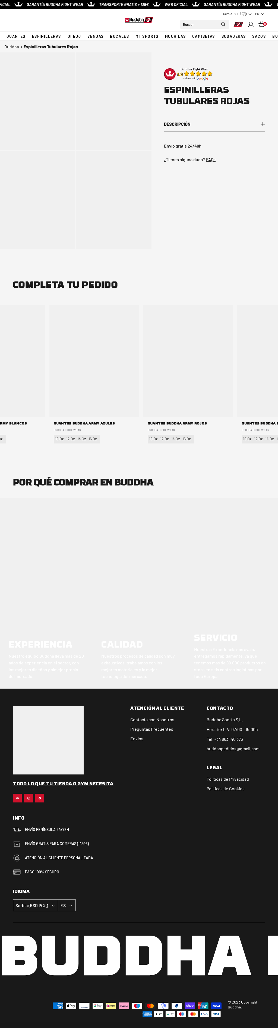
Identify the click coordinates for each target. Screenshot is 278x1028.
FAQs (211, 159)
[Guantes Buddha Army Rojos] (188, 361)
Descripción (177, 124)
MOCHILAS (175, 36)
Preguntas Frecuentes (151, 729)
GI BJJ (74, 36)
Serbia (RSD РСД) (235, 13)
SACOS (259, 36)
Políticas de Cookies (226, 788)
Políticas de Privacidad (228, 779)
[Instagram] (28, 798)
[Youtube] (17, 798)
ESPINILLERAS (46, 36)
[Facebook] (39, 798)
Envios (136, 738)
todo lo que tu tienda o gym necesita (63, 784)
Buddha (11, 46)
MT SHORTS (147, 36)
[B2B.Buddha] (139, 20)
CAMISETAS (203, 36)
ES (257, 13)
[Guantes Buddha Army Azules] (94, 361)
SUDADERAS (234, 36)
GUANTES (16, 36)
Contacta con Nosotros (152, 719)
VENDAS (95, 36)
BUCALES (119, 36)
